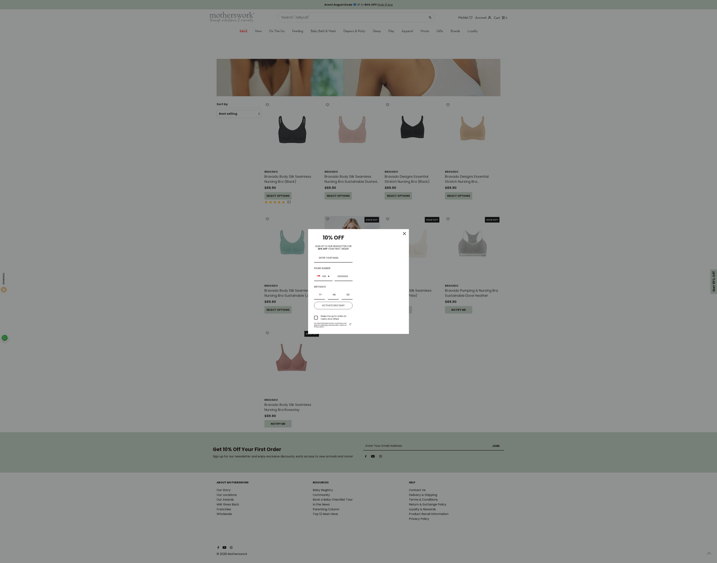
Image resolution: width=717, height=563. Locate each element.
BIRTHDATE (320, 286)
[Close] (404, 233)
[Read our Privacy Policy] (350, 324)
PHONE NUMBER (322, 268)
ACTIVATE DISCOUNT (333, 305)
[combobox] (323, 276)
